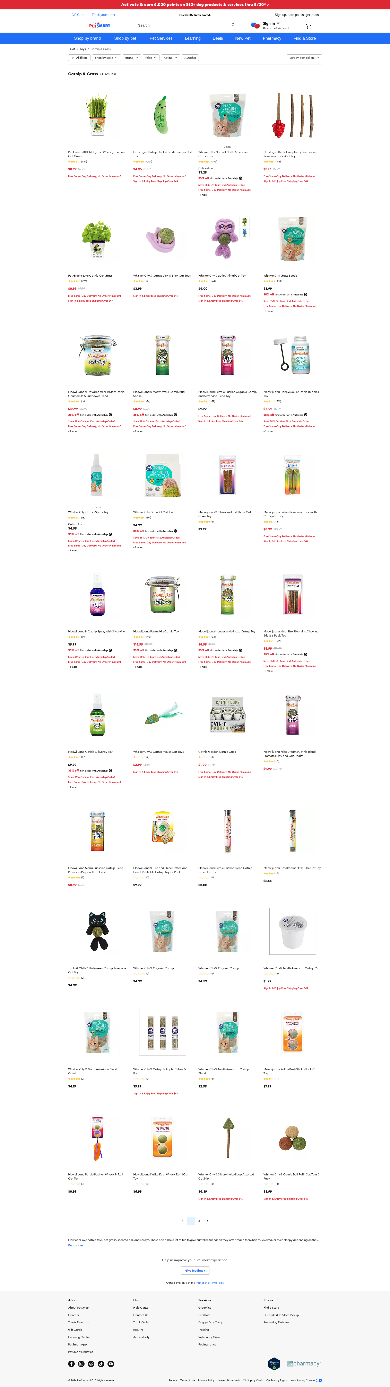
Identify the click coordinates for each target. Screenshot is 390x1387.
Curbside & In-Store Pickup (281, 1315)
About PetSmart (78, 1307)
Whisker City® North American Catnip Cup (291, 968)
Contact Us (140, 1315)
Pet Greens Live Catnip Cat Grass (90, 275)
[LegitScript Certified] (274, 1363)
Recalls (173, 1380)
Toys (83, 49)
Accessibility (141, 1337)
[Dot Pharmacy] (303, 1364)
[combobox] (187, 25)
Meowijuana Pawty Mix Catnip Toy (156, 631)
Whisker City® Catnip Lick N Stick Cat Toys (162, 275)
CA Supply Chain (253, 1380)
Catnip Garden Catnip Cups (217, 752)
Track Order (141, 1322)
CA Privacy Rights (276, 1380)
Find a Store (271, 1307)
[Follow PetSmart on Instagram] (81, 1364)
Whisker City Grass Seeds (280, 275)
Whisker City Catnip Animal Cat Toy (222, 275)
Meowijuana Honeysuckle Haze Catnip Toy (226, 631)
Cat (72, 49)
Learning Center (79, 1337)
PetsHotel (204, 1315)
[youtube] (110, 1364)
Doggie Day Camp (210, 1322)
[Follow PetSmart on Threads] (91, 1364)
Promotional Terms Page (210, 1282)
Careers (73, 1315)
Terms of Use (187, 1380)
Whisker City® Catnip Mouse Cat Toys (158, 752)
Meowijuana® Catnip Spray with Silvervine (96, 631)
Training (203, 1330)
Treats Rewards (78, 1322)
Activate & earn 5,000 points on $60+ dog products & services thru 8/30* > (195, 4)
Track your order (103, 15)
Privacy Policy (206, 1380)
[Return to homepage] (99, 25)
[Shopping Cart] (314, 27)
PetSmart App (77, 1344)
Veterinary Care (209, 1337)
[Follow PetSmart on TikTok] (101, 1364)
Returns (138, 1330)
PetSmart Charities (80, 1352)
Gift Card (77, 15)
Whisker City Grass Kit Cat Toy (153, 512)
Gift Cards (75, 1330)
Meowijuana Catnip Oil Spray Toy (90, 752)
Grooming (204, 1307)
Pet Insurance (207, 1344)
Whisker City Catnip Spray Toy (88, 512)
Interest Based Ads (229, 1380)
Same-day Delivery (276, 1322)
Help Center (141, 1307)
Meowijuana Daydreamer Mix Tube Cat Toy (292, 868)
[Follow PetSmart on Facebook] (71, 1364)
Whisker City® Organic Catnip (153, 968)
